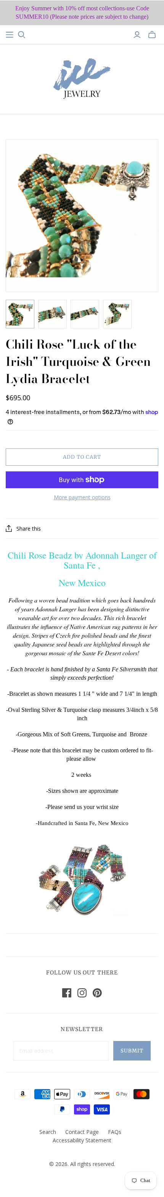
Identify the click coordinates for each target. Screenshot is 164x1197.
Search (47, 1131)
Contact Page (82, 1131)
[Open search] (22, 35)
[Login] (137, 35)
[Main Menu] (9, 35)
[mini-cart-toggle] (152, 35)
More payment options (82, 497)
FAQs (114, 1131)
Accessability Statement (82, 1140)
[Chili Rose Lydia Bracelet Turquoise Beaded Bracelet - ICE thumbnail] (20, 314)
